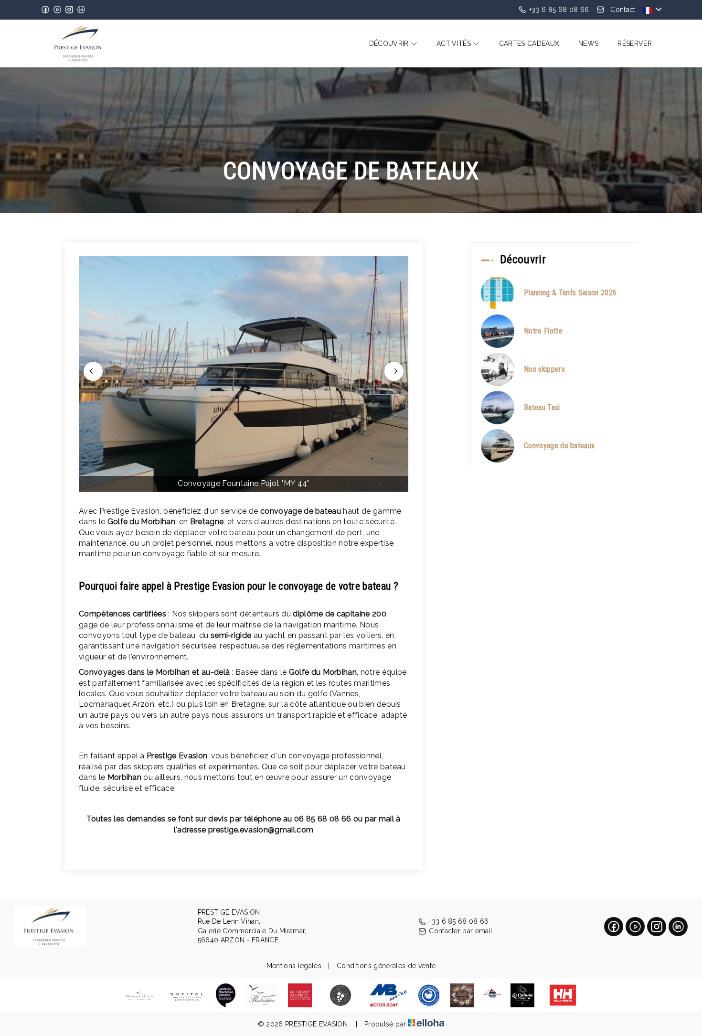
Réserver (634, 43)
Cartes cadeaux (529, 43)
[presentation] (93, 371)
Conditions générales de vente (386, 966)
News (588, 43)
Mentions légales (293, 966)
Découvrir (390, 43)
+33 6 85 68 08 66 (459, 921)
